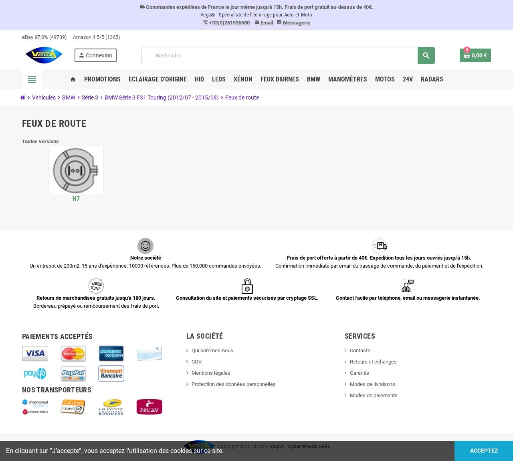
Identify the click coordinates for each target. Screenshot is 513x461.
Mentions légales (211, 373)
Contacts (360, 350)
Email (263, 23)
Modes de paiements (374, 395)
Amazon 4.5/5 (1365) (96, 37)
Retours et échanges (373, 362)
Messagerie (293, 23)
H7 (76, 199)
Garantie (359, 373)
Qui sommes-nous (212, 350)
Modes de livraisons (372, 384)
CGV (197, 362)
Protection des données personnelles (234, 384)
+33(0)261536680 (226, 23)
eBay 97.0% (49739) (44, 37)
